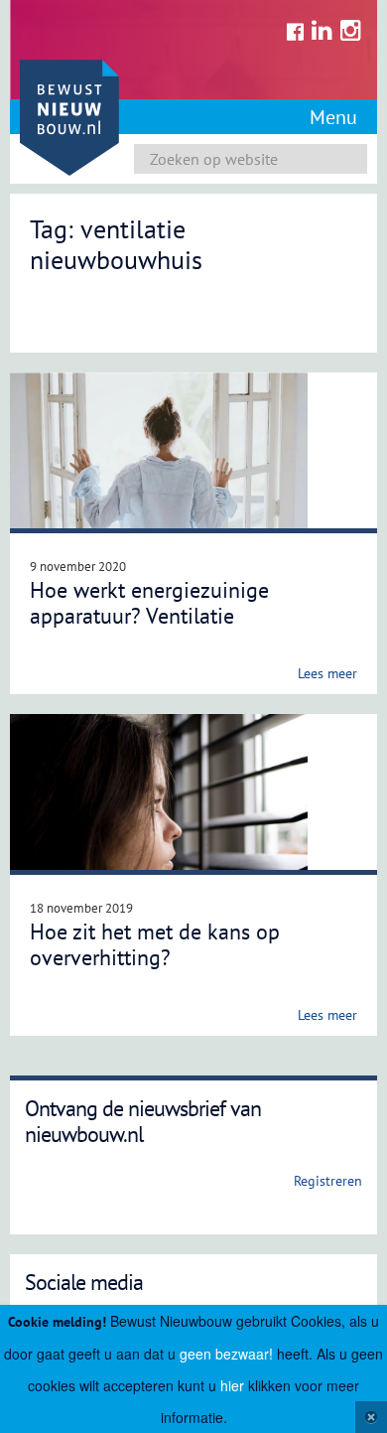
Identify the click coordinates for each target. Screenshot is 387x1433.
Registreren (86, 767)
